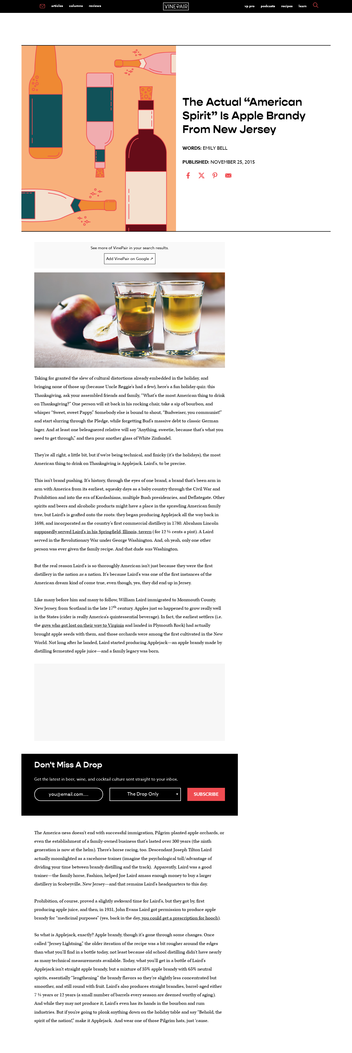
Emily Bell (215, 148)
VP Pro (250, 6)
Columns (76, 5)
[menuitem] (42, 6)
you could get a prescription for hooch (179, 918)
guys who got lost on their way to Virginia (83, 625)
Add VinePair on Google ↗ (129, 259)
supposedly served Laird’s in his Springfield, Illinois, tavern (93, 532)
